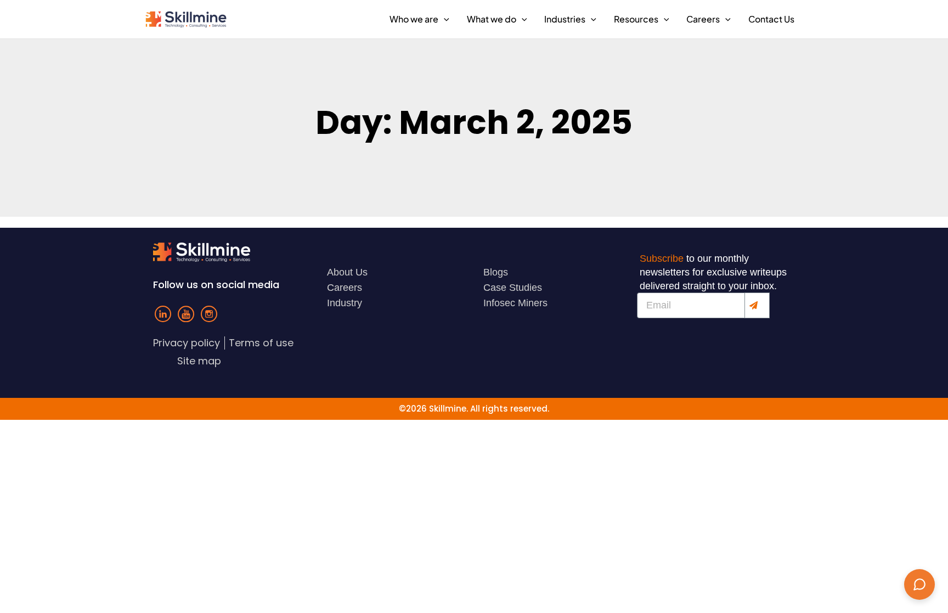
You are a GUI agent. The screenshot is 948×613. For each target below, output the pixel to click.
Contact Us (771, 19)
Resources (636, 19)
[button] (443, 19)
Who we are (414, 19)
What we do (491, 19)
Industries (564, 19)
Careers (703, 19)
